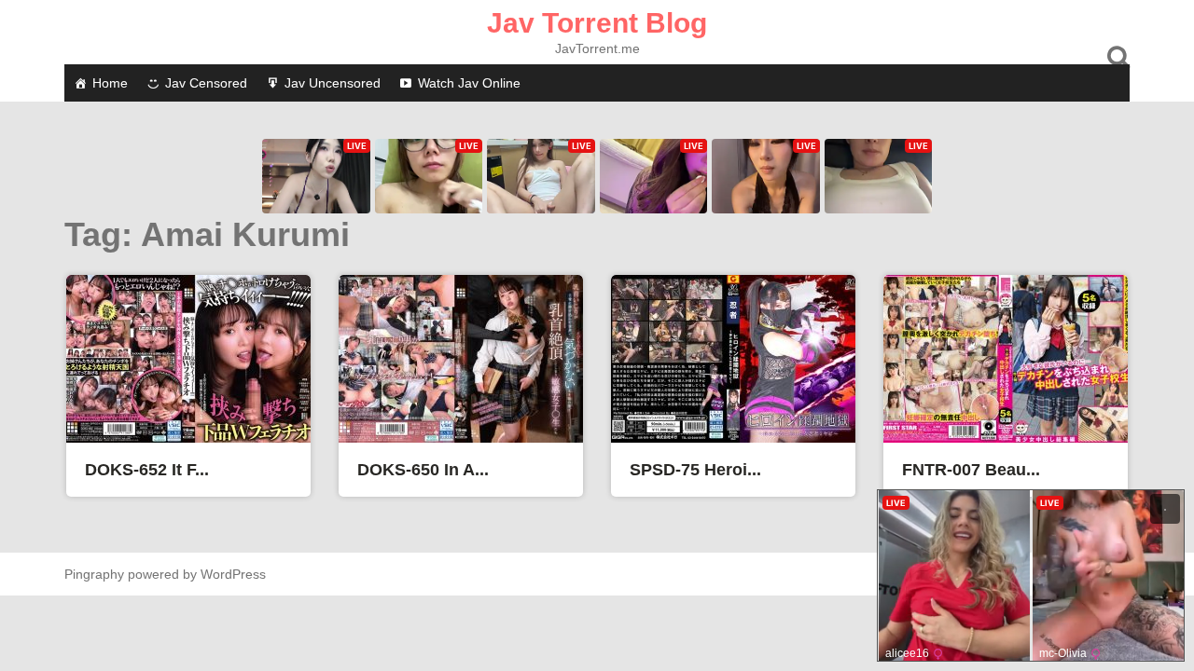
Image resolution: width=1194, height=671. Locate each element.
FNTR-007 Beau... (971, 469)
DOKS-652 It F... (147, 469)
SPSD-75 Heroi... (695, 469)
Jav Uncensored (333, 82)
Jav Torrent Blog (597, 22)
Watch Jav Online (469, 82)
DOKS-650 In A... (423, 469)
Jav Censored (206, 82)
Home (110, 82)
